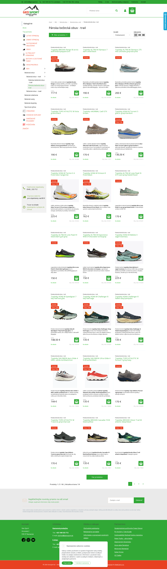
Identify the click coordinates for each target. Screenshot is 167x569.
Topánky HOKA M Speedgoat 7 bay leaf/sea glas (63, 297)
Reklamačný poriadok (91, 532)
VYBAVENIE (30, 111)
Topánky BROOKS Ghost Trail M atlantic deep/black (128, 421)
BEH (56, 22)
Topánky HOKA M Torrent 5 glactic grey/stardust (126, 112)
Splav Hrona (118, 552)
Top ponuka (27, 32)
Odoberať (139, 500)
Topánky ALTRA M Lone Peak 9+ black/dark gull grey (64, 236)
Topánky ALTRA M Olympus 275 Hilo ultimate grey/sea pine (128, 50)
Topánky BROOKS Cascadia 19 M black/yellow (96, 421)
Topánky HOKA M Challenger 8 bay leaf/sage (95, 297)
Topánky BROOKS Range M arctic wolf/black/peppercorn (64, 50)
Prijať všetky (67, 563)
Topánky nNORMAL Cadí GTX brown (95, 112)
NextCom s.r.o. (119, 565)
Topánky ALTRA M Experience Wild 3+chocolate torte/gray (95, 236)
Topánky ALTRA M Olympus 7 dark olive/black (95, 50)
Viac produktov (97, 477)
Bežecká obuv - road (33, 91)
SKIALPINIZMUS (32, 65)
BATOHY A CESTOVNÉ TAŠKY (34, 60)
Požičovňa (134, 2)
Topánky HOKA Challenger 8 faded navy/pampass (126, 297)
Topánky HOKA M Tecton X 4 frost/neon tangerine (63, 174)
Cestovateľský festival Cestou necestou (128, 535)
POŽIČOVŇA (30, 125)
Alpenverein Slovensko (122, 542)
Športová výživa (30, 107)
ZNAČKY (26, 129)
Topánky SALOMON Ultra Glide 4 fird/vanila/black (96, 359)
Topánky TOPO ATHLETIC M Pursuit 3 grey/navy (126, 359)
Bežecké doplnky (31, 103)
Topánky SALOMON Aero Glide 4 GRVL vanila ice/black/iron (64, 359)
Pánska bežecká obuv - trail (36, 86)
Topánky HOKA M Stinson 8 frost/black (94, 174)
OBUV (28, 49)
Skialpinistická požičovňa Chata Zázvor (128, 528)
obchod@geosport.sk (30, 2)
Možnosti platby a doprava (120, 2)
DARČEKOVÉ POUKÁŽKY (30, 120)
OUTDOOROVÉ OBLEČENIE (31, 44)
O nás (107, 2)
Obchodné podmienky (91, 528)
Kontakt (143, 2)
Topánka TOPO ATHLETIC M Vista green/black (65, 112)
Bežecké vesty (30, 99)
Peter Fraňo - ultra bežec (123, 538)
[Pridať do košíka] (76, 93)
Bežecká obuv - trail (75, 22)
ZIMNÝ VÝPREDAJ (32, 40)
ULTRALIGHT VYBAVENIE (30, 54)
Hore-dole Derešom (121, 545)
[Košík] (133, 10)
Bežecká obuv (63, 22)
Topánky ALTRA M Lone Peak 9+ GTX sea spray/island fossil (128, 174)
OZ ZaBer (117, 555)
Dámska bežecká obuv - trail (36, 81)
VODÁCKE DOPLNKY (33, 115)
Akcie (24, 28)
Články (100, 2)
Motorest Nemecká (121, 549)
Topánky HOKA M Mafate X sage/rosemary (126, 236)
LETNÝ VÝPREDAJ (32, 36)
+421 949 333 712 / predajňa (51, 2)
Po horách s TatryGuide (123, 532)
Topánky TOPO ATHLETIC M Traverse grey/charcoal (62, 421)
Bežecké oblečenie (31, 95)
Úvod (50, 22)
